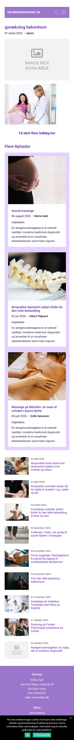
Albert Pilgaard (38, 316)
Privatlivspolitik (41, 735)
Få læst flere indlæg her (37, 133)
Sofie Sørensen (39, 416)
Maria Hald (41, 216)
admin (30, 33)
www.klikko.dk (40, 697)
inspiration (18, 222)
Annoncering (37, 713)
